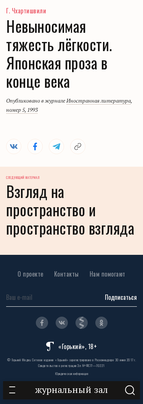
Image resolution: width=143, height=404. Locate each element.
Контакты (66, 273)
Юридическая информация (71, 373)
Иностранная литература (98, 100)
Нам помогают (107, 273)
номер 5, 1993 (22, 109)
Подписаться (121, 297)
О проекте (30, 273)
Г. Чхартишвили (26, 10)
